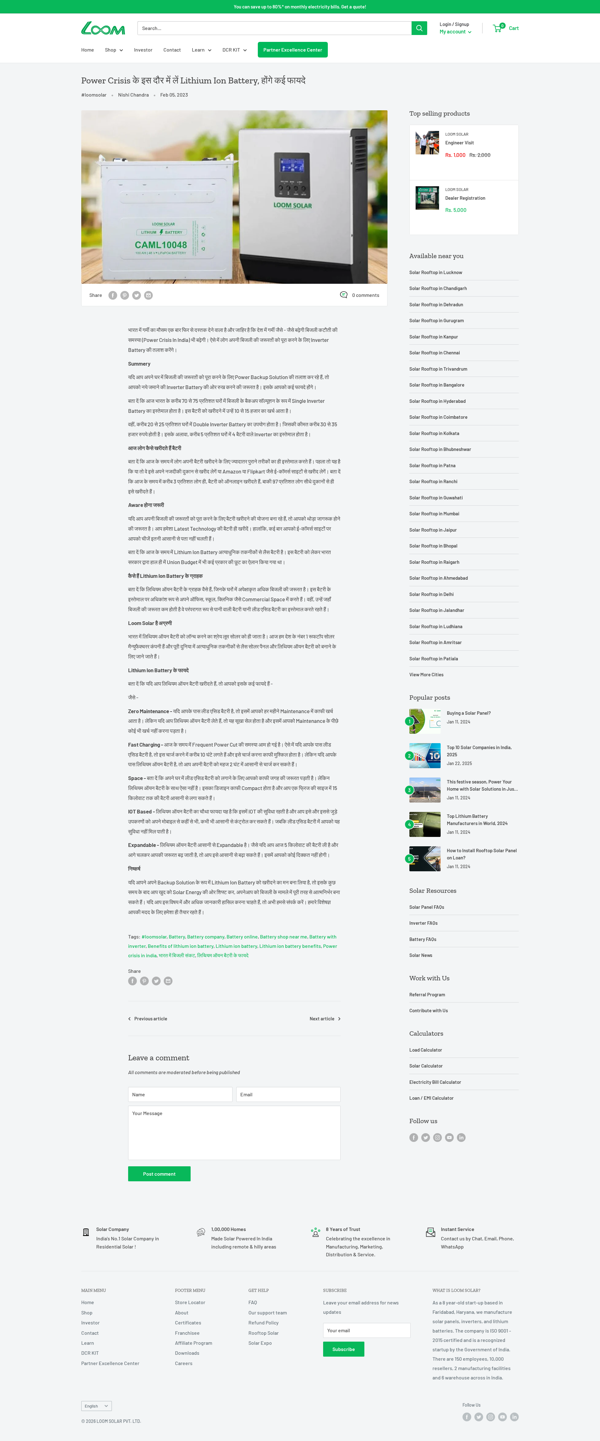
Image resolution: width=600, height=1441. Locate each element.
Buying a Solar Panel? (469, 713)
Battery (177, 936)
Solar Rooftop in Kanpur (433, 336)
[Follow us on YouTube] (449, 1137)
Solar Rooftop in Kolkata (434, 433)
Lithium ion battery (236, 946)
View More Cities (426, 674)
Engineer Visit (459, 142)
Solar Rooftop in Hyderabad (437, 401)
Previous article (150, 1018)
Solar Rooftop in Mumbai (434, 513)
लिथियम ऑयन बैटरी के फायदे (222, 955)
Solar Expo (260, 1343)
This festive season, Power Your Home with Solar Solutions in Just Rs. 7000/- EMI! (481, 786)
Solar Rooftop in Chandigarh (438, 288)
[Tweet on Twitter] (136, 295)
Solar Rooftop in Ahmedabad (438, 578)
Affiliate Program (193, 1343)
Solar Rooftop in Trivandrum (438, 369)
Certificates (188, 1322)
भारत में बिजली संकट (177, 955)
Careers (183, 1363)
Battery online (242, 936)
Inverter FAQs (423, 923)
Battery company (205, 936)
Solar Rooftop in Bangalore (436, 385)
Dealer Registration (465, 198)
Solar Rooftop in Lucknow (435, 272)
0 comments (365, 295)
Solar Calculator (426, 1065)
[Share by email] (148, 295)
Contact (172, 50)
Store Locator (190, 1302)
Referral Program (427, 994)
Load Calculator (425, 1050)
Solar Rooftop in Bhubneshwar (440, 449)
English (91, 1405)
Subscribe (343, 1349)
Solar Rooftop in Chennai (434, 352)
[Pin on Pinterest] (124, 295)
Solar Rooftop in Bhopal (433, 545)
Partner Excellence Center (292, 50)
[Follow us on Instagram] (437, 1137)
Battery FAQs (422, 939)
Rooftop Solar (263, 1333)
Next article (322, 1018)
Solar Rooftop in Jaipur (433, 530)
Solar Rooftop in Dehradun (436, 304)
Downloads (187, 1353)
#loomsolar (94, 95)
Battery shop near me (283, 936)
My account (453, 31)
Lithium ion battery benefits (290, 946)
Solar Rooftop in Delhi (431, 594)
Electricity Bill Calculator (435, 1082)
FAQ (252, 1302)
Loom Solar (456, 134)
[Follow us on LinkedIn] (461, 1137)
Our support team (267, 1312)
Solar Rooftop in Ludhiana (435, 626)
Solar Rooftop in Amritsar (435, 642)
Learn (198, 50)
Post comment (159, 1174)
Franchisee (187, 1333)
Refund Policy (263, 1322)
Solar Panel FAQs (426, 907)
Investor (143, 50)
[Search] (419, 28)
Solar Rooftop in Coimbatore (438, 417)
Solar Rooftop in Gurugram (436, 320)
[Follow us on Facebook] (413, 1137)
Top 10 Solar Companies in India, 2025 (479, 750)
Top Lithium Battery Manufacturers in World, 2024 (477, 819)
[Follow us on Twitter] (425, 1137)
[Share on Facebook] (112, 295)
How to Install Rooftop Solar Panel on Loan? (482, 854)
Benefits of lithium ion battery (180, 946)
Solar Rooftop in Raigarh (434, 562)
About (181, 1312)
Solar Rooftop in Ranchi (433, 481)
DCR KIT (231, 50)
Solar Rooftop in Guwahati (436, 497)
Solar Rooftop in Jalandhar (436, 610)
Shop (110, 50)
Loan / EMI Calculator (431, 1098)
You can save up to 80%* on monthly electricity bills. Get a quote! (300, 6)
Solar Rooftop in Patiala (433, 658)
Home (87, 50)
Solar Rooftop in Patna (432, 465)
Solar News (420, 955)
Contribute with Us (428, 1010)
